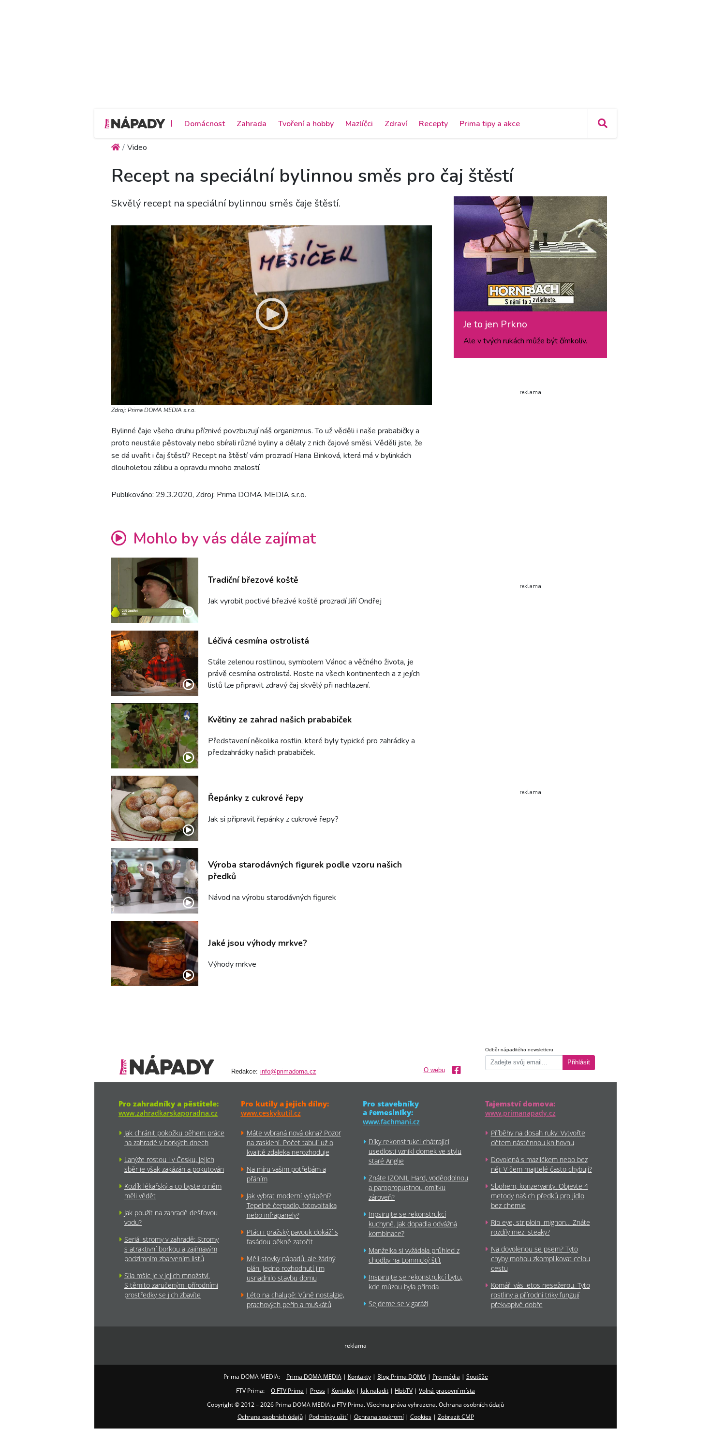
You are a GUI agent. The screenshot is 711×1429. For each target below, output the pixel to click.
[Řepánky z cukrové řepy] (154, 808)
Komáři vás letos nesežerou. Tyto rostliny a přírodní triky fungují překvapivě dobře (540, 1295)
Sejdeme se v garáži (398, 1303)
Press (317, 1390)
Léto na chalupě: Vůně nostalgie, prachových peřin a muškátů (295, 1299)
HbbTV (404, 1390)
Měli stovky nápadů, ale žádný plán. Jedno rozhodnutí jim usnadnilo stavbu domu (291, 1268)
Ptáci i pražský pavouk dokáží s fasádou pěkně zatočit (292, 1236)
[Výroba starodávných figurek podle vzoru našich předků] (154, 880)
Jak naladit (374, 1390)
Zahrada (252, 123)
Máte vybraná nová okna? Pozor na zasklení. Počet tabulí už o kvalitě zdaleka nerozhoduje (294, 1142)
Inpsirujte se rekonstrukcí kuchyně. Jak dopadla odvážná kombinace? (413, 1223)
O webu (434, 1070)
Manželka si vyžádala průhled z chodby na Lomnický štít (414, 1255)
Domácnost (204, 123)
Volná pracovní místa (447, 1390)
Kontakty (359, 1376)
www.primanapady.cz (520, 1113)
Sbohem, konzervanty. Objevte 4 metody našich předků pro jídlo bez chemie (539, 1195)
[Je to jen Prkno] (530, 257)
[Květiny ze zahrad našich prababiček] (154, 735)
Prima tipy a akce (489, 123)
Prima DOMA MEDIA (313, 1376)
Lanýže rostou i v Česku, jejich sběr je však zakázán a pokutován (174, 1164)
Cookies (420, 1417)
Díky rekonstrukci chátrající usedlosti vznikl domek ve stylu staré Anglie (415, 1151)
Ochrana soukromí (379, 1417)
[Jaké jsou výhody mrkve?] (154, 953)
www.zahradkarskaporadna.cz (168, 1113)
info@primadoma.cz (288, 1071)
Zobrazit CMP (456, 1417)
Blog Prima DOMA (401, 1376)
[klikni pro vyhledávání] (602, 123)
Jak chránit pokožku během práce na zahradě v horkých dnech (174, 1137)
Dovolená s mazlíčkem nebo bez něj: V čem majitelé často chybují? (541, 1164)
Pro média (446, 1376)
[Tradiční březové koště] (154, 590)
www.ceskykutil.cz (271, 1113)
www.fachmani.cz (391, 1121)
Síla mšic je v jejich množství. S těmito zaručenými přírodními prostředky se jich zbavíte (171, 1285)
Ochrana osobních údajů (270, 1417)
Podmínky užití (328, 1417)
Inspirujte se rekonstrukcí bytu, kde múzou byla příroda (415, 1281)
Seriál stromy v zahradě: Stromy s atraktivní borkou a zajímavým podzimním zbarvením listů (171, 1249)
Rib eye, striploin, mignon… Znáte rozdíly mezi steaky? (540, 1227)
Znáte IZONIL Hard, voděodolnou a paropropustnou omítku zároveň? (418, 1187)
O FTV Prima (287, 1390)
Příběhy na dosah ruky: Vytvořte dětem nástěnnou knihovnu (538, 1137)
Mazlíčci (359, 123)
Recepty (433, 123)
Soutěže (477, 1376)
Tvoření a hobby (306, 123)
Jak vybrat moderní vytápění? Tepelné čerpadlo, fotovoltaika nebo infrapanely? (292, 1205)
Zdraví (396, 123)
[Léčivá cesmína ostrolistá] (154, 663)
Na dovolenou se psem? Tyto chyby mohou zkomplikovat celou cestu (540, 1258)
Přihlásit (578, 1062)
